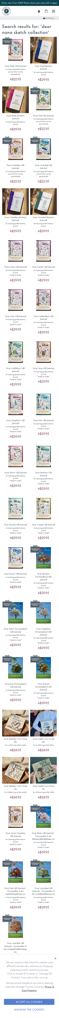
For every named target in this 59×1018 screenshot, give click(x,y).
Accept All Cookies (29, 1002)
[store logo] (6, 11)
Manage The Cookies (29, 1009)
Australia (50, 18)
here (54, 2)
